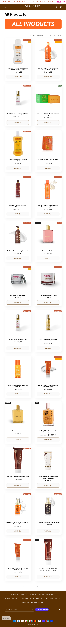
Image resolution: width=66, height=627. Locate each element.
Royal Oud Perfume (18, 431)
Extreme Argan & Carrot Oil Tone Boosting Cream (48, 385)
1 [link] (23, 586)
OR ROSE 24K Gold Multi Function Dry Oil (48, 431)
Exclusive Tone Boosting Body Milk (18, 251)
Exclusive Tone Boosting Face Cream (18, 476)
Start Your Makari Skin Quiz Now (39, 2)
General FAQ (50, 594)
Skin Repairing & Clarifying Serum (17, 113)
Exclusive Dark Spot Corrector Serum (48, 522)
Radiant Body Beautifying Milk (18, 339)
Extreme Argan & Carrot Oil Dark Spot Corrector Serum (17, 523)
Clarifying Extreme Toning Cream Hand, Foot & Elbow (48, 477)
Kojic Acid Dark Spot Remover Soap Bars (48, 114)
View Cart (57, 598)
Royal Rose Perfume (48, 251)
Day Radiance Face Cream (18, 295)
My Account (14, 594)
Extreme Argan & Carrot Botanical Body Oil (18, 385)
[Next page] (43, 586)
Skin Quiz (39, 598)
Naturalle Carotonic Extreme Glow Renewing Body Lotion (17, 68)
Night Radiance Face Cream (48, 295)
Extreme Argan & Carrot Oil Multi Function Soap (48, 160)
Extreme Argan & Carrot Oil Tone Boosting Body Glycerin (48, 206)
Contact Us (23, 594)
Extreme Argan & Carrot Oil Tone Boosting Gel (18, 568)
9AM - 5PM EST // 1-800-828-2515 (33, 602)
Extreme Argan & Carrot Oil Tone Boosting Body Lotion (48, 68)
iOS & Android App (28, 598)
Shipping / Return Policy (12, 598)
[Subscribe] (32, 609)
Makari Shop (35, 624)
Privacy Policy (48, 598)
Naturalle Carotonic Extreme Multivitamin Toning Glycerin (18, 160)
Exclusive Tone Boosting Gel (48, 568)
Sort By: (32, 35)
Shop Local (40, 594)
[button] (5, 7)
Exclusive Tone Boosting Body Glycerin (18, 206)
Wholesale (32, 594)
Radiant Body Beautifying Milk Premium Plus (48, 340)
